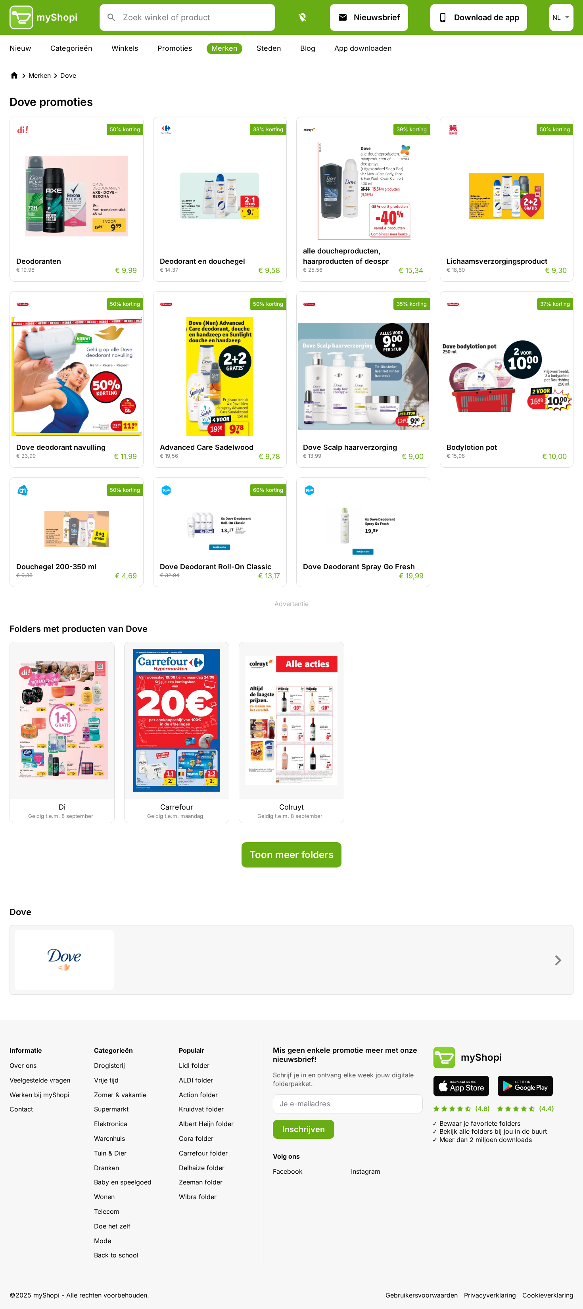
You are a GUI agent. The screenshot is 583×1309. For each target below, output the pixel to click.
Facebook (288, 1171)
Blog (307, 48)
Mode (102, 1241)
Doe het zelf (112, 1226)
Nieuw (20, 48)
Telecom (106, 1211)
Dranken (106, 1168)
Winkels (124, 48)
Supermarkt (111, 1109)
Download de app (486, 17)
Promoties (174, 48)
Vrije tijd (106, 1080)
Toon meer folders (291, 854)
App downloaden (363, 48)
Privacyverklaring (490, 1295)
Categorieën (71, 48)
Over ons (23, 1065)
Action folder (198, 1095)
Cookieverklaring (547, 1295)
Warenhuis (109, 1138)
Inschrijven (303, 1129)
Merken (224, 48)
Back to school (116, 1255)
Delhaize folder (201, 1168)
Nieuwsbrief (377, 17)
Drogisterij (109, 1065)
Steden (269, 48)
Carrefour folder (203, 1153)
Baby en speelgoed (123, 1182)
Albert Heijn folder (206, 1124)
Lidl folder (194, 1065)
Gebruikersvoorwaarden (421, 1295)
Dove (68, 75)
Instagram (365, 1171)
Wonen (104, 1197)
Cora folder (196, 1138)
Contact (21, 1109)
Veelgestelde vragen (40, 1080)
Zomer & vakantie (120, 1095)
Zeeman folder (200, 1182)
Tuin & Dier (110, 1153)
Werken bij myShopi (39, 1095)
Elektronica (110, 1124)
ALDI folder (196, 1080)
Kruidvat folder (201, 1109)
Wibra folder (198, 1197)
